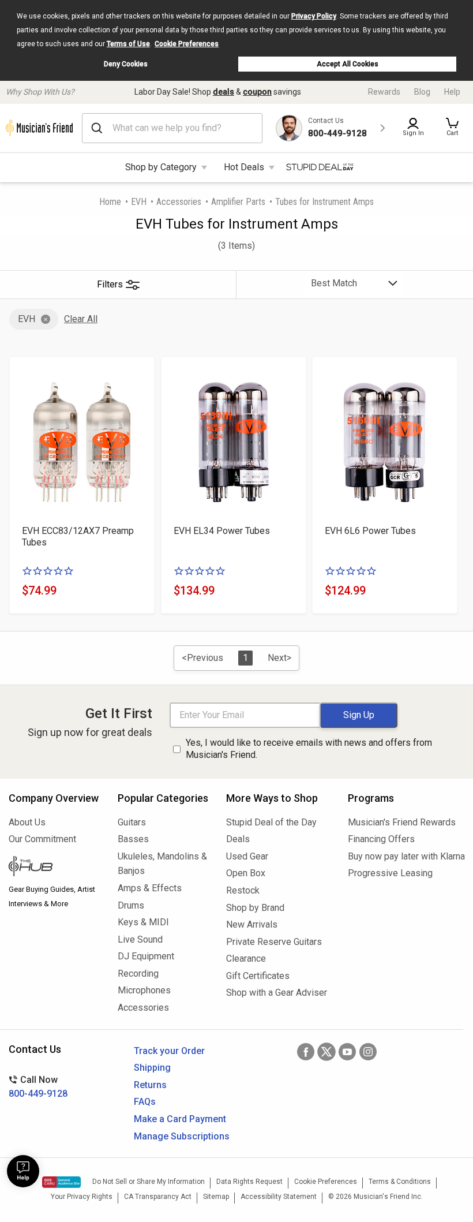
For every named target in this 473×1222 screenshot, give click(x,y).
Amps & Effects (150, 888)
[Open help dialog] (23, 1171)
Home (110, 201)
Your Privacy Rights (81, 1197)
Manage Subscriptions (182, 1136)
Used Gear (247, 856)
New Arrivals (251, 924)
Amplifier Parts (238, 201)
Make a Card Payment (180, 1118)
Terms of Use (128, 44)
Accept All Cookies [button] (347, 64)
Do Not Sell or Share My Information (148, 1182)
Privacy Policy (313, 16)
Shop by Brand (255, 907)
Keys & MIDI (143, 922)
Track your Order (169, 1050)
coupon (257, 91)
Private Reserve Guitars (274, 941)
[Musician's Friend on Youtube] (347, 1051)
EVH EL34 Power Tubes (222, 530)
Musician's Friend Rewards (402, 822)
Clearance (246, 958)
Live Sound (140, 939)
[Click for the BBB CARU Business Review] (61, 1182)
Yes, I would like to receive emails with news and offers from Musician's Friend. (309, 748)
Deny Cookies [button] (126, 64)
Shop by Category (161, 167)
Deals (238, 839)
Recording (138, 973)
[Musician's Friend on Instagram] (368, 1051)
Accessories (178, 201)
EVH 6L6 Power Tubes (370, 530)
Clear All (80, 318)
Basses (133, 839)
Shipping (152, 1067)
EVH (139, 201)
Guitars (132, 822)
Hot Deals (244, 167)
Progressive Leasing (390, 873)
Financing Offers (381, 839)
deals (223, 91)
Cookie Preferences (187, 44)
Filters (110, 284)
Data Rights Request (249, 1182)
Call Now (38, 1086)
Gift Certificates (258, 975)
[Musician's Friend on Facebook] (305, 1051)
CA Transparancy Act (158, 1197)
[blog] (54, 867)
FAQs (145, 1101)
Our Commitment (42, 839)
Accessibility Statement (279, 1197)
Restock (243, 890)
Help (452, 91)
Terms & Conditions (400, 1182)
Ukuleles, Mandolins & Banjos (162, 864)
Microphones (144, 990)
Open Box (245, 873)
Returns (150, 1084)
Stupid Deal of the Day (271, 822)
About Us (27, 822)
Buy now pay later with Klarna (406, 856)
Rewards (384, 91)
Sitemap (216, 1197)
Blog (422, 91)
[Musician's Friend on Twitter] (326, 1051)
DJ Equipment (146, 956)
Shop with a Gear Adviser (276, 992)
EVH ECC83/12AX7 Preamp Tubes (78, 536)
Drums (131, 905)
